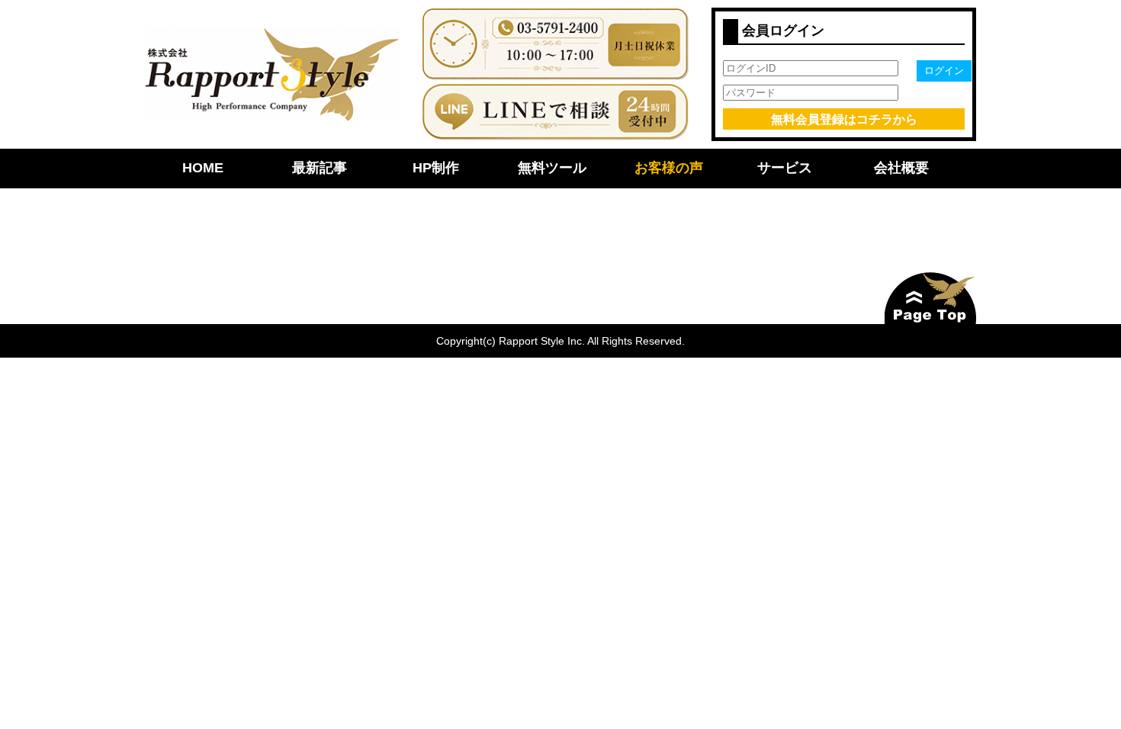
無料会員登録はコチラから (844, 119)
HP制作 (436, 167)
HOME (202, 167)
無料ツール (552, 167)
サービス (784, 167)
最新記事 (319, 167)
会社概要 (901, 167)
